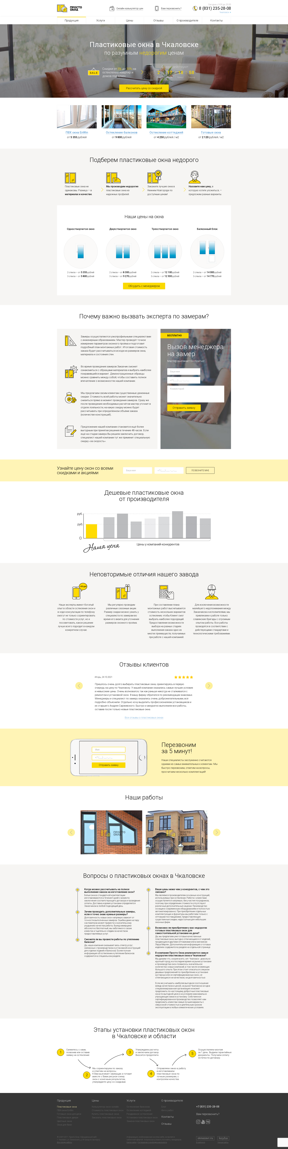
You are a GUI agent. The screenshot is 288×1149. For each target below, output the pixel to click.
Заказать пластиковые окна (107, 1117)
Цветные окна (64, 1121)
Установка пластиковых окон (142, 1117)
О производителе (187, 20)
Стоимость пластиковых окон (107, 1110)
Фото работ (167, 1110)
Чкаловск (224, 12)
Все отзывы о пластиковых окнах (144, 717)
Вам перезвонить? (207, 1114)
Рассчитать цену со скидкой (144, 88)
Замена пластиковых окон (140, 1121)
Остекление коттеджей (166, 132)
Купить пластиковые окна (105, 1114)
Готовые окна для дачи (69, 1114)
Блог (163, 1106)
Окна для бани (64, 1124)
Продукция (71, 20)
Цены (129, 20)
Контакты (216, 20)
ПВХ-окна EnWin (65, 1110)
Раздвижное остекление (140, 1114)
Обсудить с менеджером (144, 286)
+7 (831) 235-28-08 (207, 1106)
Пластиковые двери (67, 1117)
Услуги (100, 20)
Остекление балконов (121, 132)
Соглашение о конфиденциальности (152, 1142)
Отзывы (158, 20)
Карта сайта (131, 1142)
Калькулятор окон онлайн (105, 1106)
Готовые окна (211, 132)
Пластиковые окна (67, 1106)
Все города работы (64, 1142)
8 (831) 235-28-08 (215, 8)
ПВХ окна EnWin (77, 132)
